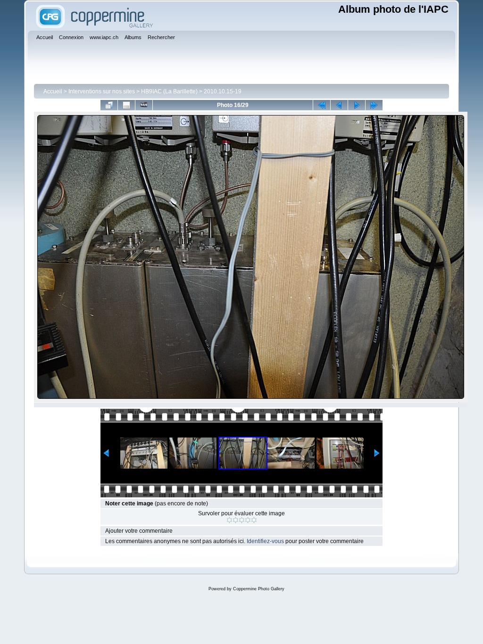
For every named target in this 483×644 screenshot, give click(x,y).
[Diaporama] (143, 105)
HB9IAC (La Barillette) (169, 91)
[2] (236, 520)
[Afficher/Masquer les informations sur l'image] (126, 105)
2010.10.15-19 (223, 91)
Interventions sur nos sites (101, 91)
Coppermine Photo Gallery (258, 588)
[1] (229, 520)
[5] (254, 520)
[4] (248, 520)
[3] (242, 520)
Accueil (52, 91)
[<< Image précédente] (339, 105)
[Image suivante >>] (356, 105)
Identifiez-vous (265, 541)
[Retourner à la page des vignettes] (108, 105)
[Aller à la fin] (374, 105)
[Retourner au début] (321, 105)
